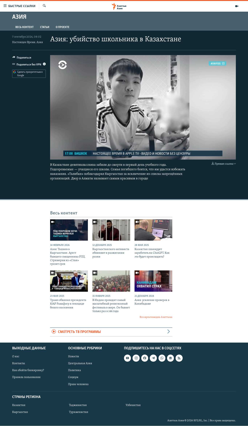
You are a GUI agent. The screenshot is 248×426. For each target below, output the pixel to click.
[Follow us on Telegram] (153, 358)
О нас (15, 356)
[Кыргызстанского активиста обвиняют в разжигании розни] (111, 230)
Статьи (44, 27)
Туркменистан (78, 412)
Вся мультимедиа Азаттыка (156, 317)
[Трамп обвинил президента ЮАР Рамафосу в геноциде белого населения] (69, 281)
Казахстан (18, 405)
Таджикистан (78, 405)
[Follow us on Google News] (170, 358)
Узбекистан (133, 405)
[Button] (21, 58)
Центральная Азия (80, 363)
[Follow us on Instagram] (136, 358)
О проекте (62, 27)
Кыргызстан (20, 412)
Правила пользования (26, 377)
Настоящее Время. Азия (27, 42)
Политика (74, 370)
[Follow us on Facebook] (144, 358)
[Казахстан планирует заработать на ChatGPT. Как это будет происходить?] (153, 230)
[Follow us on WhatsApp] (161, 358)
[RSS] (179, 358)
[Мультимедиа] (236, 6)
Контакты (18, 363)
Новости (73, 356)
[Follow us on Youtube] (127, 358)
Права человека (78, 384)
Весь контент (24, 27)
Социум (73, 377)
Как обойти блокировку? (28, 370)
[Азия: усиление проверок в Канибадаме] (153, 281)
